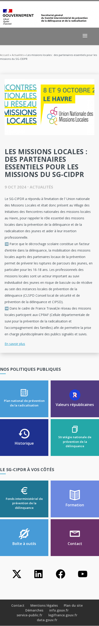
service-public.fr (29, 615)
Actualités (18, 55)
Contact (17, 605)
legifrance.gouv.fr (62, 615)
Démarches (34, 610)
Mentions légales (44, 605)
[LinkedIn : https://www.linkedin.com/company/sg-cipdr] (38, 578)
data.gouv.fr (47, 620)
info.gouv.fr (59, 610)
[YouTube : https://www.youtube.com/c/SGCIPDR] (82, 578)
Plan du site (73, 605)
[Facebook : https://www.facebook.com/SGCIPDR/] (60, 578)
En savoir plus (15, 344)
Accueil (4, 55)
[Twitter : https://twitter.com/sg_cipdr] (16, 578)
